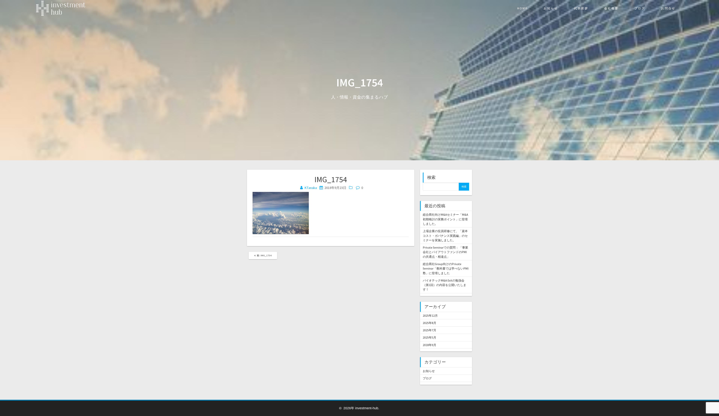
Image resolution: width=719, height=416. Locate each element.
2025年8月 (429, 323)
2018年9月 (429, 345)
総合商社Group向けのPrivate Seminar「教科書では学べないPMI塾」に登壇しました (446, 268)
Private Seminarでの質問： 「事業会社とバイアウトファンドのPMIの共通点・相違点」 (445, 252)
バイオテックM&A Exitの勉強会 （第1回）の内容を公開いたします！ (444, 285)
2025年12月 (430, 315)
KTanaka (310, 188)
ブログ (639, 8)
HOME (522, 8)
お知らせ (551, 8)
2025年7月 (429, 330)
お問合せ (668, 8)
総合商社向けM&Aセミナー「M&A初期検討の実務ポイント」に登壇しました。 (445, 219)
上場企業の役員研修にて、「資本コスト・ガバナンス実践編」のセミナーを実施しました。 (445, 235)
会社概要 (611, 8)
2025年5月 (429, 337)
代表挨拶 (581, 8)
